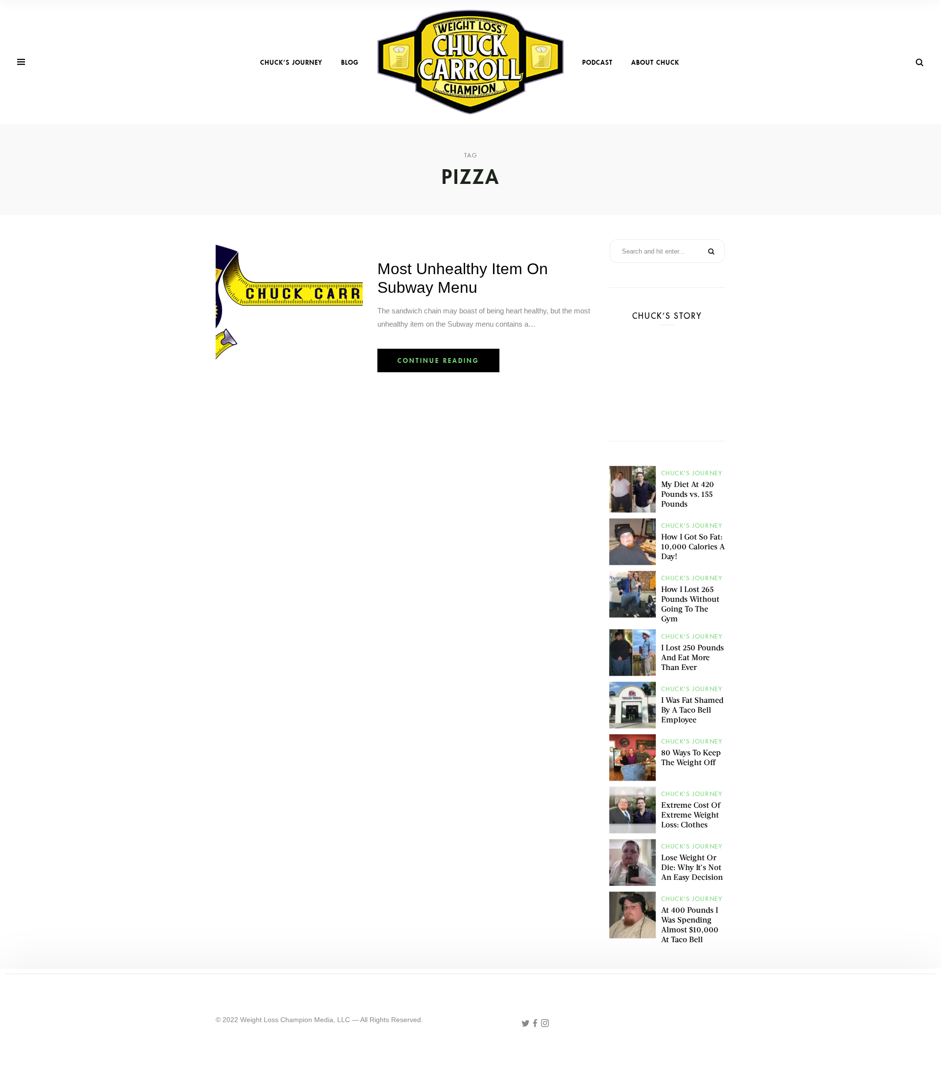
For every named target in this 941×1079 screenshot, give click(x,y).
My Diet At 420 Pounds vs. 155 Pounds (687, 493)
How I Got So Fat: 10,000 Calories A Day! (693, 546)
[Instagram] (545, 1024)
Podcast (597, 62)
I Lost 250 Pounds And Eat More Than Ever (692, 656)
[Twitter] (526, 1024)
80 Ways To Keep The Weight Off (691, 757)
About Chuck (655, 62)
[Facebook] (536, 1024)
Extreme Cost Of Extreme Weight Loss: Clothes (690, 814)
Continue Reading (438, 360)
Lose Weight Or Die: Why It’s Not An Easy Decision (692, 866)
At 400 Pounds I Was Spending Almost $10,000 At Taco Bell (689, 924)
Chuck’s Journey (291, 62)
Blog (350, 62)
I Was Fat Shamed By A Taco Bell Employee (692, 709)
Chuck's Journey (692, 473)
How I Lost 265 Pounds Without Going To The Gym (690, 603)
